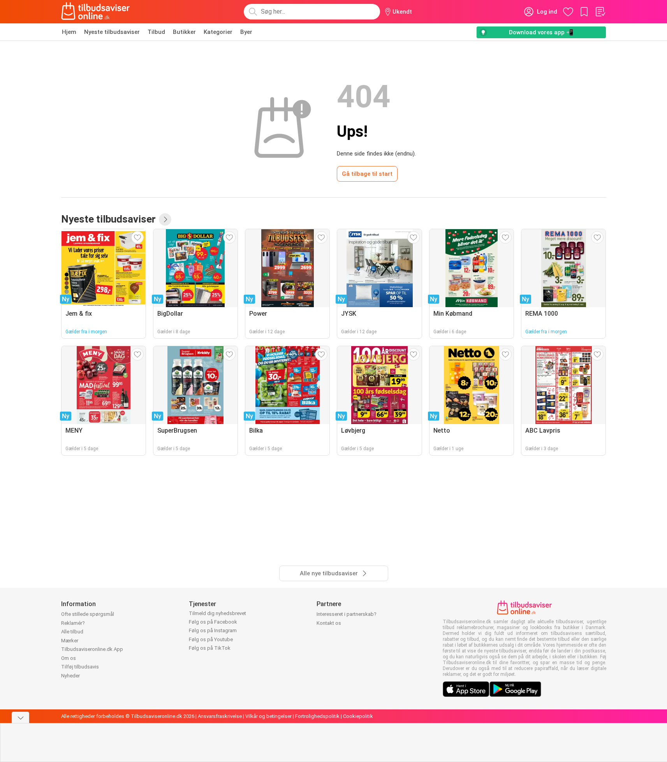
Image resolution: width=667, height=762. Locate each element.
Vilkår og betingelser (268, 716)
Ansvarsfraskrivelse (220, 716)
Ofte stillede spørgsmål (87, 614)
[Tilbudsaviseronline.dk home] (95, 11)
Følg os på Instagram (213, 630)
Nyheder (70, 676)
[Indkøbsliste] (600, 11)
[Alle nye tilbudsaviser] (165, 219)
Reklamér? (73, 623)
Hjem (69, 31)
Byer (246, 31)
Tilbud (156, 31)
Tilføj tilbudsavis (80, 667)
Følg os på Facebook (213, 622)
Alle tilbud (72, 632)
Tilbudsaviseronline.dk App (92, 649)
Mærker (69, 641)
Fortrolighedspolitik (317, 716)
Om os (68, 658)
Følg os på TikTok (210, 648)
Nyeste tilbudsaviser (112, 31)
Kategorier (218, 31)
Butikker (184, 31)
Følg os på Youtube (211, 639)
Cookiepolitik (358, 716)
